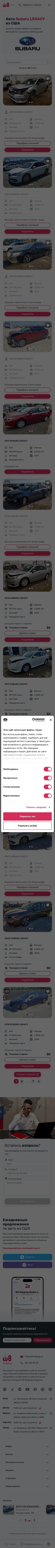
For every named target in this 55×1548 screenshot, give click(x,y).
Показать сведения (36, 807)
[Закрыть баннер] (51, 720)
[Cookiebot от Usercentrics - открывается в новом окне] (33, 720)
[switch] (48, 778)
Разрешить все (27, 816)
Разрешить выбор (27, 825)
